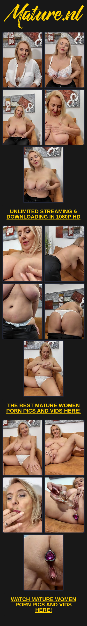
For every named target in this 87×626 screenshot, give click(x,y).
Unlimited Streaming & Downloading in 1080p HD (43, 214)
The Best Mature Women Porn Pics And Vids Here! (43, 408)
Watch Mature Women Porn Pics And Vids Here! (43, 604)
